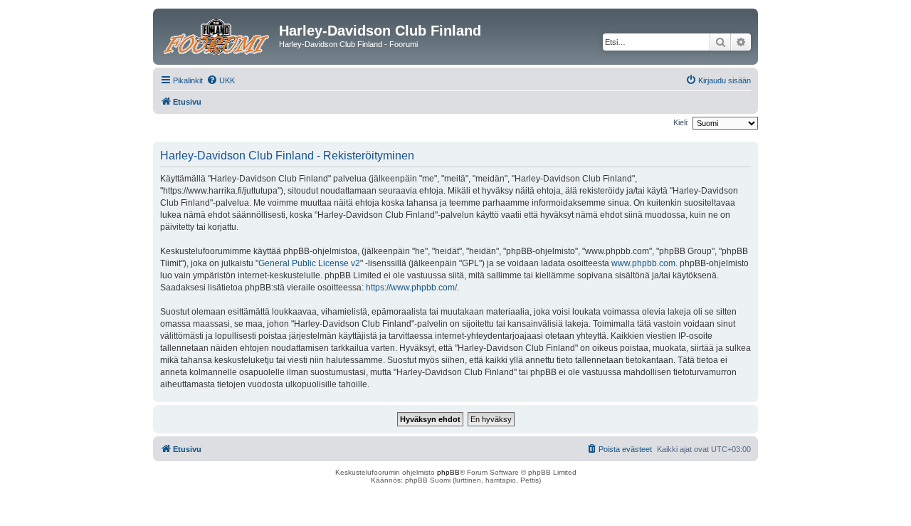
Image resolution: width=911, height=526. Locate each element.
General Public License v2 (309, 263)
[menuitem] (220, 80)
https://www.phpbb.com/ (411, 288)
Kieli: (681, 122)
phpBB (448, 472)
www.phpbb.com (643, 263)
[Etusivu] (218, 35)
